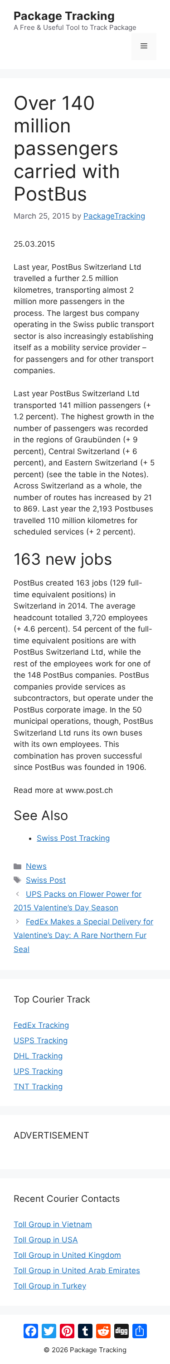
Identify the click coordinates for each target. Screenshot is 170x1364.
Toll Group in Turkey (50, 1285)
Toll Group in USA (46, 1239)
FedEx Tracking (41, 1025)
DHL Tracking (38, 1055)
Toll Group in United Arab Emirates (77, 1270)
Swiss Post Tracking (73, 838)
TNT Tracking (38, 1086)
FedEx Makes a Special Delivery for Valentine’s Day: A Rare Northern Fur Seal (83, 935)
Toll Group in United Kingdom (67, 1255)
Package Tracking (64, 16)
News (36, 866)
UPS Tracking (38, 1071)
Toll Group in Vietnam (53, 1224)
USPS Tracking (41, 1040)
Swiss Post (46, 880)
